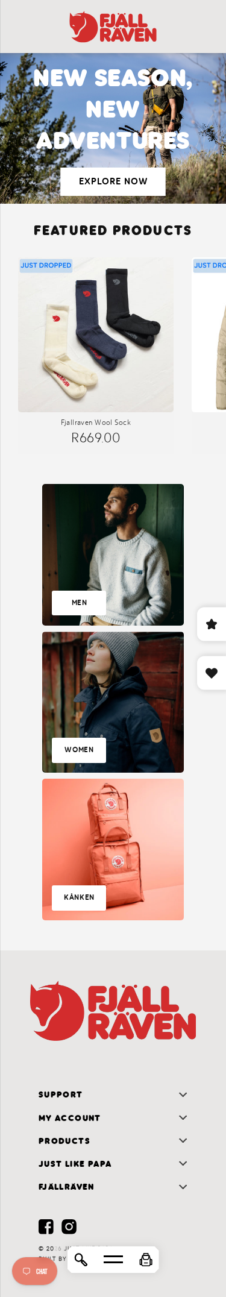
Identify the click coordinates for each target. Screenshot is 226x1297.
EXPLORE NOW (113, 181)
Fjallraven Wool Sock (96, 422)
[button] (146, 1259)
